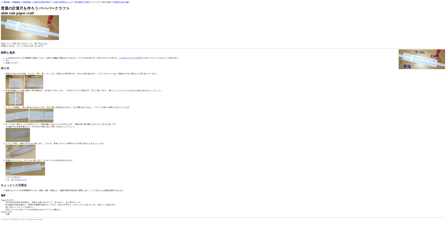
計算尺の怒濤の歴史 (41, 2)
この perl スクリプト (127, 58)
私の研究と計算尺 (82, 2)
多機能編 (16, 2)
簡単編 (6, 2)
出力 (139, 58)
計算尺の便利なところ (62, 2)
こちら (44, 44)
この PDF (9, 58)
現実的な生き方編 (121, 2)
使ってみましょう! (19, 180)
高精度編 (26, 2)
